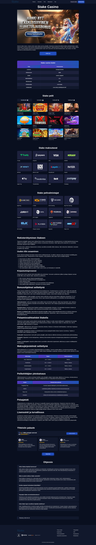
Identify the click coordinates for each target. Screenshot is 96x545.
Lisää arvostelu (72, 433)
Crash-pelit (55, 100)
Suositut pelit (23, 100)
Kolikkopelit (70, 100)
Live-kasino (39, 100)
